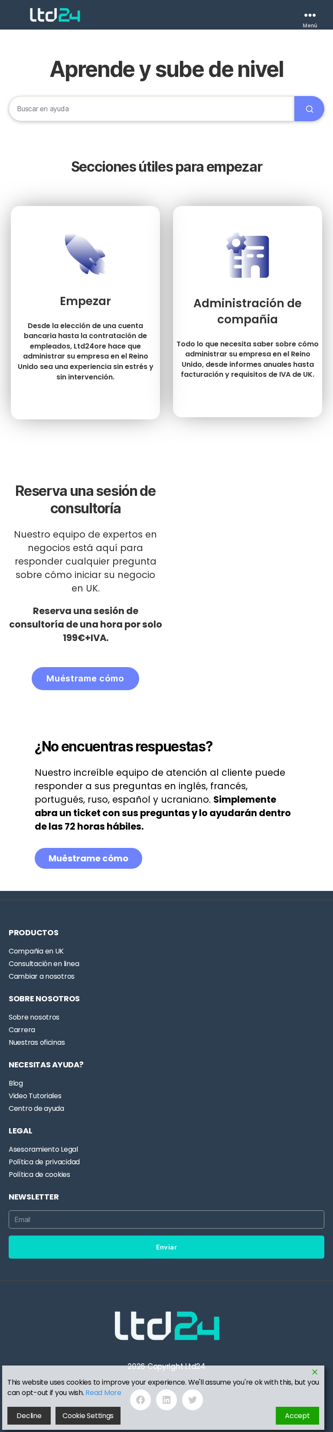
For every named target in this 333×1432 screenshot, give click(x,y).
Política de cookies (39, 1174)
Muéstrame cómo (85, 678)
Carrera (22, 1030)
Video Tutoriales (35, 1096)
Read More (103, 1393)
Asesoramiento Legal (43, 1149)
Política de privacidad (44, 1162)
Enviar (166, 1247)
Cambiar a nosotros (42, 976)
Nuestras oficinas (37, 1042)
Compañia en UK (36, 951)
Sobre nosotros (34, 1017)
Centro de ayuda (36, 1108)
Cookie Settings (88, 1416)
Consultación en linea (44, 964)
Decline (28, 1416)
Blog (16, 1083)
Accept (297, 1416)
